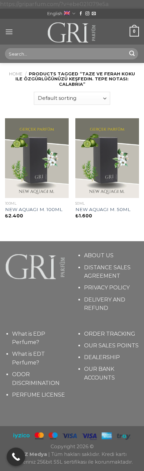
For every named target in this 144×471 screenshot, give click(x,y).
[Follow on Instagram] (87, 13)
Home (15, 73)
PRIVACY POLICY (107, 287)
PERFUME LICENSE (38, 395)
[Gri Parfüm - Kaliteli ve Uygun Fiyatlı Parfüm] (72, 32)
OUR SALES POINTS (111, 345)
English (54, 13)
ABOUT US (99, 255)
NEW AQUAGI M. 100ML (33, 209)
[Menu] (9, 31)
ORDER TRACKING (109, 334)
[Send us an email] (94, 13)
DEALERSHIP (102, 357)
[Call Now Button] (16, 457)
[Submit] (132, 54)
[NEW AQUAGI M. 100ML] (37, 158)
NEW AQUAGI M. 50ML (102, 209)
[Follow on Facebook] (81, 13)
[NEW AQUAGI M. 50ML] (107, 158)
